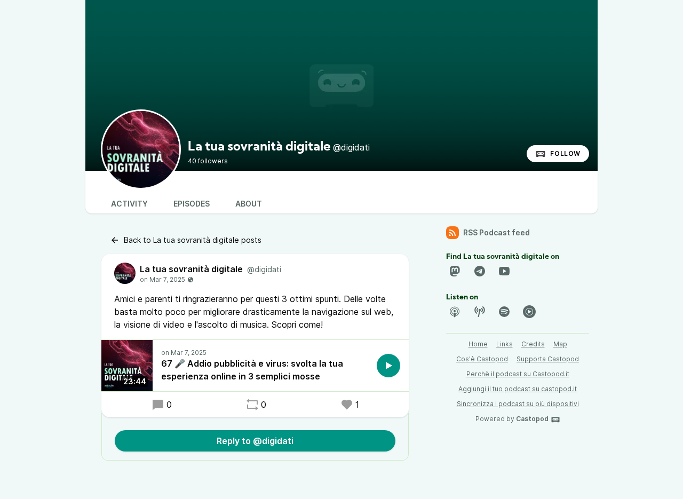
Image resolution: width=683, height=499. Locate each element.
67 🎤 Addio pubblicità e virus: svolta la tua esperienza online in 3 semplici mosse (252, 370)
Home (478, 344)
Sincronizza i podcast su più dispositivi (518, 404)
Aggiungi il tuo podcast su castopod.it (517, 389)
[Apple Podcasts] (454, 311)
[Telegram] (479, 271)
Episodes (191, 203)
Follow (565, 153)
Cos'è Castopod (482, 359)
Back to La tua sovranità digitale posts (192, 239)
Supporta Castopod (548, 359)
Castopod (532, 419)
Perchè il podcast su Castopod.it (517, 374)
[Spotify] (504, 311)
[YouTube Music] (529, 311)
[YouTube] (504, 271)
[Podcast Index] (479, 311)
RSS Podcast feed (496, 232)
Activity (129, 203)
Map (560, 344)
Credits (533, 344)
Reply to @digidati (255, 440)
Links (504, 344)
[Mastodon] (454, 271)
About (248, 203)
